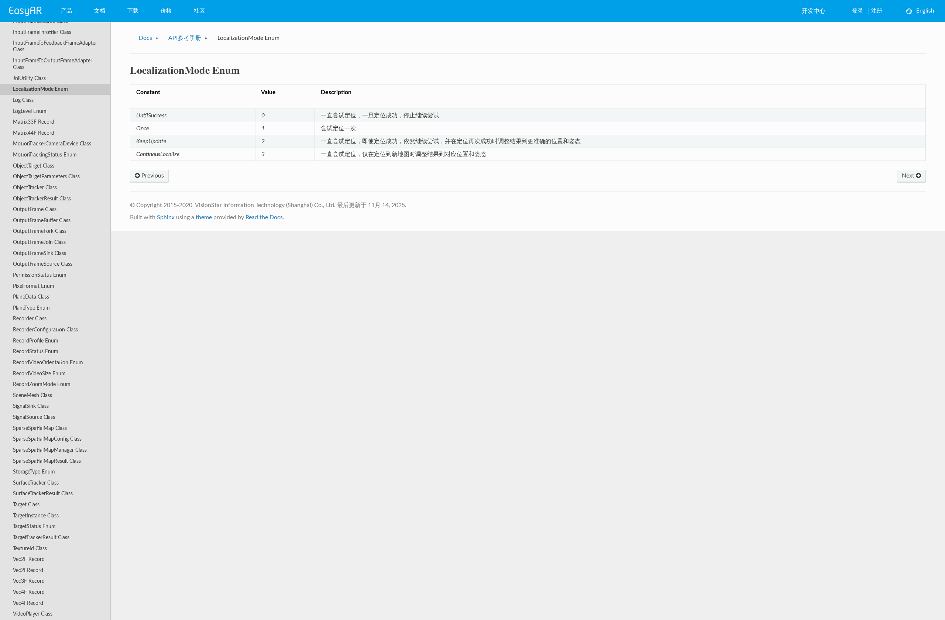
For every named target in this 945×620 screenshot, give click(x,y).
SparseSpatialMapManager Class (50, 450)
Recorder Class (30, 318)
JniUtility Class (29, 78)
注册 (876, 11)
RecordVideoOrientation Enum (48, 362)
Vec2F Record (29, 559)
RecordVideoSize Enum (39, 373)
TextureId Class (30, 548)
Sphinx (166, 217)
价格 (166, 11)
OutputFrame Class (34, 209)
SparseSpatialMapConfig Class (47, 439)
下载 (132, 11)
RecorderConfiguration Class (45, 330)
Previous (152, 176)
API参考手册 (184, 38)
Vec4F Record (29, 592)
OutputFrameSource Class (42, 264)
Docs (145, 38)
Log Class (23, 100)
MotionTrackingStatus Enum (45, 155)
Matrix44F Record (33, 133)
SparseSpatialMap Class (40, 428)
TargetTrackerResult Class (41, 537)
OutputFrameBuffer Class (42, 220)
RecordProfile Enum (35, 341)
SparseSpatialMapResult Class (47, 461)
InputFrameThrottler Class (42, 32)
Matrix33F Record (33, 122)
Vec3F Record (29, 581)
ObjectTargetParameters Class (46, 176)
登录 (857, 11)
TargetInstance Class (36, 516)
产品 (66, 11)
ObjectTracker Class (35, 187)
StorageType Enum (34, 472)
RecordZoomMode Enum (42, 384)
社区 (199, 11)
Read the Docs (264, 217)
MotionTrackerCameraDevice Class (52, 144)
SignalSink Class (31, 406)
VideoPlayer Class (32, 614)
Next (909, 176)
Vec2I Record (28, 570)
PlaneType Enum (31, 308)
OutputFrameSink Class (39, 253)
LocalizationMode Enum (40, 89)
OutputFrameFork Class (39, 231)
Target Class (26, 504)
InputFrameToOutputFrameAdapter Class (52, 64)
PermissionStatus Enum (39, 275)
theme (204, 217)
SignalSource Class (34, 417)
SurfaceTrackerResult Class (43, 493)
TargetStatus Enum (34, 526)
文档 (99, 11)
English (925, 11)
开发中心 (813, 11)
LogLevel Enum (30, 111)
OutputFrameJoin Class (39, 242)
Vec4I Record (28, 603)
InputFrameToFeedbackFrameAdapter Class (55, 46)
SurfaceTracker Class (36, 483)
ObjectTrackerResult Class (42, 199)
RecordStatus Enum (35, 351)
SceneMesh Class (32, 395)
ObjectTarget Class (33, 166)
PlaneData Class (31, 297)
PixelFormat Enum (33, 286)
